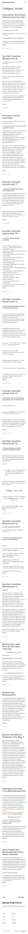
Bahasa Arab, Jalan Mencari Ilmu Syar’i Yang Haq (11, 646)
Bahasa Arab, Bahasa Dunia (9, 693)
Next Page (22, 897)
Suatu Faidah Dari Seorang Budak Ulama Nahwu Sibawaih (12, 851)
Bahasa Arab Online (8, 2)
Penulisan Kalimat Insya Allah (10, 116)
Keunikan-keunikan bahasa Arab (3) (11, 442)
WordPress (23, 931)
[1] (18, 767)
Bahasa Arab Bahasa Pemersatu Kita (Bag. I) (13, 735)
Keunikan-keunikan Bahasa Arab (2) (11, 522)
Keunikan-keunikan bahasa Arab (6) (11, 232)
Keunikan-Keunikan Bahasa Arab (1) (11, 585)
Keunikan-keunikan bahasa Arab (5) (11, 300)
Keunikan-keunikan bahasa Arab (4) (11, 392)
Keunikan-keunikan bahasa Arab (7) (11, 183)
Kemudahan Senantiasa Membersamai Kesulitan (13, 16)
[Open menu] (25, 2)
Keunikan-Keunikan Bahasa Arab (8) (11, 57)
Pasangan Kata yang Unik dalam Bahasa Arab (13, 789)
